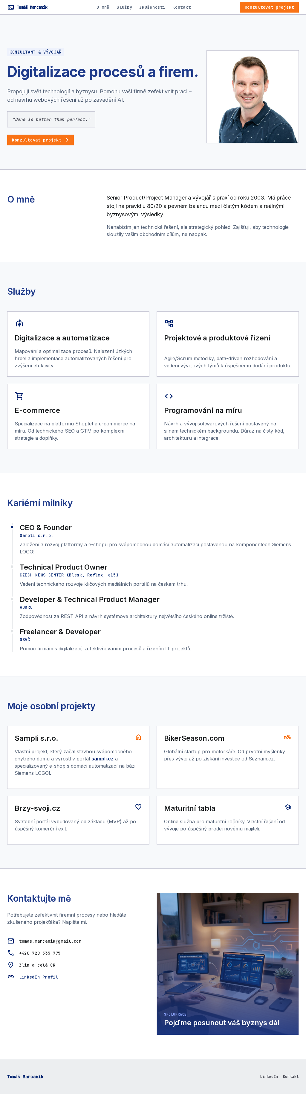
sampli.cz (102, 759)
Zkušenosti (152, 7)
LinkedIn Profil (38, 977)
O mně (103, 7)
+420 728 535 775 (40, 953)
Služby (124, 7)
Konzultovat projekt (269, 7)
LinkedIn (269, 1076)
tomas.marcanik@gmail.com (50, 941)
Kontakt (181, 7)
